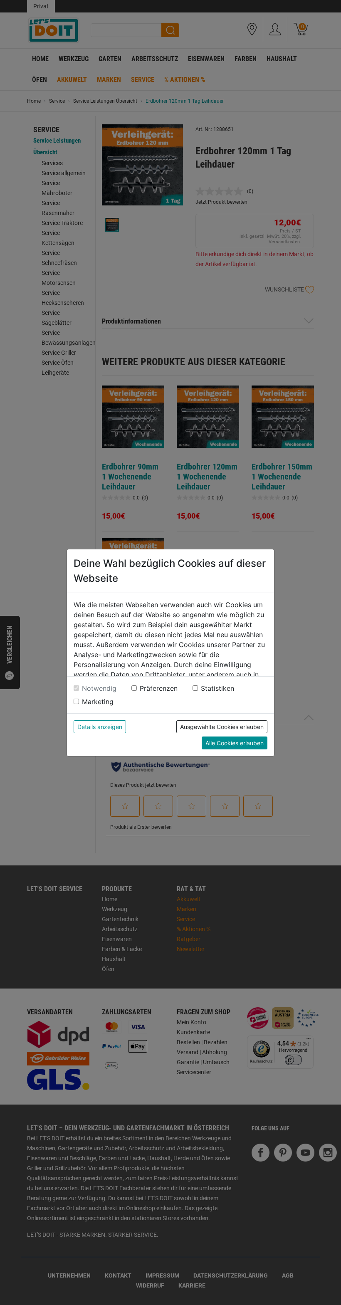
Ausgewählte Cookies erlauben (222, 726)
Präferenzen (159, 688)
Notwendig (99, 688)
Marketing (98, 701)
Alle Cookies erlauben (234, 742)
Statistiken (217, 688)
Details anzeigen (99, 726)
